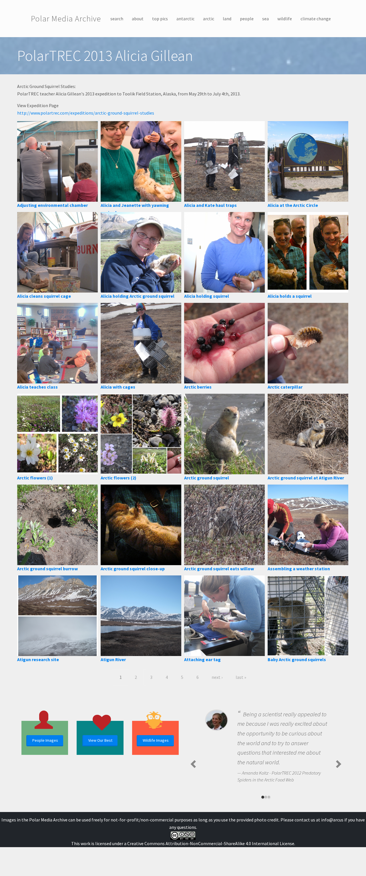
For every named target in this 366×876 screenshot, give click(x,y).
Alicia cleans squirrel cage (44, 296)
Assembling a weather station (299, 568)
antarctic (185, 18)
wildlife (284, 18)
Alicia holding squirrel (206, 296)
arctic (208, 18)
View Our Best (100, 740)
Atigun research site (38, 659)
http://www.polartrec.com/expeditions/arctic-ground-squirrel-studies (85, 113)
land (227, 18)
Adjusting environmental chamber (52, 205)
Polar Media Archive (66, 18)
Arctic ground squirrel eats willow (219, 568)
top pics (160, 18)
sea (265, 18)
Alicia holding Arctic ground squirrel (137, 296)
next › (217, 677)
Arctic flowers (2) (118, 478)
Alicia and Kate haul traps (210, 205)
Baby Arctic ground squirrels (297, 659)
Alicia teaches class (37, 387)
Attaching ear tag (202, 659)
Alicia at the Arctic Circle (293, 205)
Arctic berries (198, 387)
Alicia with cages (118, 387)
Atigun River (113, 659)
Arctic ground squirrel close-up (133, 568)
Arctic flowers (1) (35, 478)
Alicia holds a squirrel (290, 296)
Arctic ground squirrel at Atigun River (306, 478)
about (138, 18)
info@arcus (332, 820)
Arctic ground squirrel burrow (47, 568)
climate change (316, 18)
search (116, 18)
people (247, 18)
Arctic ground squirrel (206, 478)
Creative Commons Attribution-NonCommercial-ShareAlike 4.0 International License (210, 843)
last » (241, 677)
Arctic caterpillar (285, 387)
